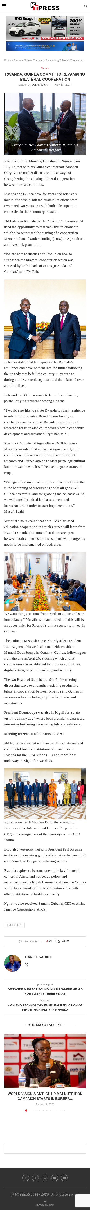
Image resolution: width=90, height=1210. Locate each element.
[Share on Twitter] (59, 941)
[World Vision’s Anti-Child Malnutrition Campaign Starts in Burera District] (45, 1061)
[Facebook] (25, 1178)
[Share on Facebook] (55, 941)
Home (7, 60)
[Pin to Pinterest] (63, 941)
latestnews (14, 925)
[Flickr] (54, 1178)
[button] (7, 1072)
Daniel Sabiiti (40, 84)
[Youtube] (64, 1178)
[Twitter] (35, 1178)
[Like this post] (50, 941)
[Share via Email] (68, 941)
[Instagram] (45, 1178)
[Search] (86, 6)
